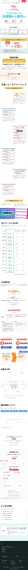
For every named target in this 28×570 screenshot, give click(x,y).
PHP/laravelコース (7, 152)
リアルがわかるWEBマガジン (13, 562)
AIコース (6, 188)
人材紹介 (20, 562)
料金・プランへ (14, 304)
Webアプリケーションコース (7, 115)
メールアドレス (5, 475)
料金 (11, 2)
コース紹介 (16, 556)
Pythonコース (6, 157)
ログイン (27, 1)
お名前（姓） (5, 472)
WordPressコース (18, 138)
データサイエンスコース (7, 190)
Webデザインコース (18, 130)
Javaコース (6, 155)
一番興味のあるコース (3, 460)
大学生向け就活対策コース (18, 173)
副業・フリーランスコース (18, 96)
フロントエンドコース (7, 160)
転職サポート (4, 562)
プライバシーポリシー (12, 492)
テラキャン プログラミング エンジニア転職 (13, 498)
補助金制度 (17, 2)
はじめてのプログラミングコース (8, 112)
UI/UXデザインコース (18, 136)
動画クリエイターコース (18, 133)
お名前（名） (16, 472)
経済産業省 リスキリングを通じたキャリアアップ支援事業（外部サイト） (17, 532)
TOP (2, 2)
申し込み (3, 551)
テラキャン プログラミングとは (7, 546)
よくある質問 (24, 2)
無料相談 (3, 549)
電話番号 (4, 478)
